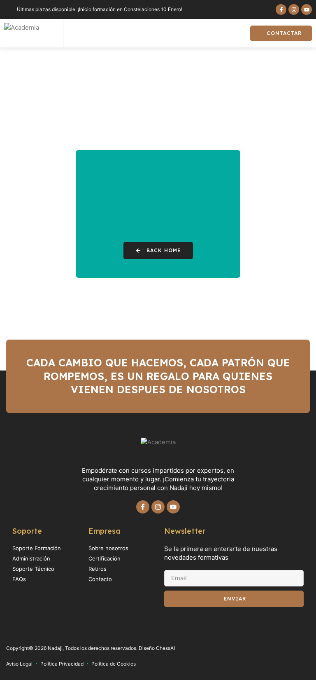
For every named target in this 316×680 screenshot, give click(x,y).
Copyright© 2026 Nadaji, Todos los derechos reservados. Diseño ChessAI (90, 648)
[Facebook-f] (281, 9)
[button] (234, 33)
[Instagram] (293, 9)
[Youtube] (306, 9)
